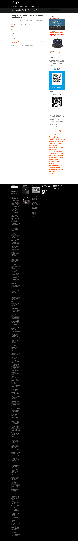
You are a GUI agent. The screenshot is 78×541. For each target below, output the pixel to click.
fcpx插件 (51, 141)
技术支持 (35, 20)
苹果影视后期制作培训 (52, 167)
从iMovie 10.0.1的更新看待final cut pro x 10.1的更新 (15, 506)
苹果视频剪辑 (53, 169)
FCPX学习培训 (54, 139)
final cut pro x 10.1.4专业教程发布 (15, 328)
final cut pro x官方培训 (53, 147)
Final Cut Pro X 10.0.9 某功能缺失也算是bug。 (15, 510)
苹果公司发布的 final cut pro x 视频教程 (15, 270)
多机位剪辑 (55, 157)
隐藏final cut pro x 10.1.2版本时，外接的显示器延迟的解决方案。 (15, 393)
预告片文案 (44, 193)
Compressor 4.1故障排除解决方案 (15, 456)
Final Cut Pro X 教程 (46, 186)
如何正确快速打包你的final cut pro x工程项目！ (15, 490)
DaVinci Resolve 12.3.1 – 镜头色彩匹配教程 (15, 239)
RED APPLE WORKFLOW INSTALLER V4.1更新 (15, 401)
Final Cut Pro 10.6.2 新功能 (56, 119)
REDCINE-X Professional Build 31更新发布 (15, 361)
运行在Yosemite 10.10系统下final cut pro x (15, 344)
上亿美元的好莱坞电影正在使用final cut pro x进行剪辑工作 (15, 482)
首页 (13, 6)
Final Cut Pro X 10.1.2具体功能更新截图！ (15, 389)
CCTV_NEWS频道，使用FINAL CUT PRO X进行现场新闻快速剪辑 (15, 445)
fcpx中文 (52, 137)
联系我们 (37, 6)
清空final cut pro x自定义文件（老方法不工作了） (15, 422)
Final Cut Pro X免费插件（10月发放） (15, 531)
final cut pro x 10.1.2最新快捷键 (15, 376)
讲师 (26, 6)
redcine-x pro (51, 155)
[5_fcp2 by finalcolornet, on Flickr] (13, 26)
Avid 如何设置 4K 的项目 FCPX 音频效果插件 (15, 311)
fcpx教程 (54, 141)
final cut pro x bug (59, 143)
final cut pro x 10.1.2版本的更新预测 (15, 405)
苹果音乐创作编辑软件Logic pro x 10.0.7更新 (15, 411)
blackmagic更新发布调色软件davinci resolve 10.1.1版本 (15, 470)
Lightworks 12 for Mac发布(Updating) (15, 350)
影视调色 (51, 159)
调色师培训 (55, 171)
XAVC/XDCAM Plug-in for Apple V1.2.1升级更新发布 (15, 459)
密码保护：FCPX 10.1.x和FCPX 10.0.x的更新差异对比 (15, 418)
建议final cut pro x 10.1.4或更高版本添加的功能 (15, 373)
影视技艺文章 (29, 20)
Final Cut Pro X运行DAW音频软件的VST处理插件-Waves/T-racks (15, 513)
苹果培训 (52, 163)
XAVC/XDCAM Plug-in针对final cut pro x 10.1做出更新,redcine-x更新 (15, 502)
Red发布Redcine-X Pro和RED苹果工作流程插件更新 (15, 466)
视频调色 (61, 169)
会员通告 (33, 6)
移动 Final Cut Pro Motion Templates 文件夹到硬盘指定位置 (57, 116)
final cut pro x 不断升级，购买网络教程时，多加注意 (15, 321)
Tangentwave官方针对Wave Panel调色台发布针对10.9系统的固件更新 (15, 498)
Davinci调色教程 (45, 189)
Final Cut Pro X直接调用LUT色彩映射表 (15, 535)
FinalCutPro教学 (51, 153)
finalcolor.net (60, 141)
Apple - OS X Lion (29, 19)
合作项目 (22, 6)
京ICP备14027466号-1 (60, 188)
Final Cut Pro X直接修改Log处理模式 (15, 386)
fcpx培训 (58, 137)
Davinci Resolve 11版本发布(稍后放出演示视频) (15, 430)
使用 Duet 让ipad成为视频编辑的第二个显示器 (15, 318)
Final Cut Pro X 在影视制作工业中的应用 (15, 274)
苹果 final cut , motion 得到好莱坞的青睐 (15, 295)
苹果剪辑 (58, 161)
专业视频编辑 (60, 155)
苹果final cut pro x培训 (52, 161)
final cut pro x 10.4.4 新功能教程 (15, 213)
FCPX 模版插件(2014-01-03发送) (15, 493)
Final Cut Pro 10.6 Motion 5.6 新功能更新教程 (57, 124)
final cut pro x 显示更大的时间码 (15, 280)
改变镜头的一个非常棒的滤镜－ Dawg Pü (15, 260)
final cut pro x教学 (52, 149)
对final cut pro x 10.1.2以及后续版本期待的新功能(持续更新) (15, 441)
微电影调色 (56, 159)
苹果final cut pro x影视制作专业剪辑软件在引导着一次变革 (15, 357)
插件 (29, 6)
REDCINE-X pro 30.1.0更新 (14, 408)
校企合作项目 (44, 190)
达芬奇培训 (52, 173)
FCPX (56, 135)
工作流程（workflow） (23, 20)
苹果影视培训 (58, 167)
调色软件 (59, 171)
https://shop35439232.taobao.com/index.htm (57, 53)
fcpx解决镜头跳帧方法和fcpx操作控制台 (15, 331)
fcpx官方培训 (62, 139)
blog (59, 130)
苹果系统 (38, 20)
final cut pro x (15, 20)
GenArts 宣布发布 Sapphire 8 (14, 314)
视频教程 (17, 6)
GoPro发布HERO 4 (15, 347)
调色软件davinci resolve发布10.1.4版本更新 (15, 433)
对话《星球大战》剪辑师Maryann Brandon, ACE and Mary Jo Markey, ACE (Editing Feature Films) (15, 336)
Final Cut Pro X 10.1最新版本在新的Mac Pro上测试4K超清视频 (15, 527)
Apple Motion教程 (45, 187)
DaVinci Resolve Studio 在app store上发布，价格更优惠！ (15, 246)
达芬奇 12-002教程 (14, 236)
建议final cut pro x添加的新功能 (15, 341)
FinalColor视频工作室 (22, 19)
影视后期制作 (60, 157)
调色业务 (51, 171)
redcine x (55, 155)
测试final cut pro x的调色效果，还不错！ (15, 478)
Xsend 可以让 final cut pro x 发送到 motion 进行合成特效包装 (15, 230)
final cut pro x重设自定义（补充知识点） (15, 462)
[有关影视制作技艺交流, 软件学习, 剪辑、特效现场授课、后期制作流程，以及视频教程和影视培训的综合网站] (17, 3)
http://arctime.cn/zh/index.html (56, 32)
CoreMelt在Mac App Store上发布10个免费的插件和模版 (15, 304)
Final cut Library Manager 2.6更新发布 (15, 325)
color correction (36, 19)
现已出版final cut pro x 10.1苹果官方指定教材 (15, 475)
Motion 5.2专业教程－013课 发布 (15, 250)
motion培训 (59, 153)
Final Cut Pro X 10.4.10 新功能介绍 (14, 209)
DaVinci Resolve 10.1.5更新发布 (14, 414)
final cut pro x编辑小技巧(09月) (15, 368)
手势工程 (32, 20)
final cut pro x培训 (53, 145)
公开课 (43, 192)
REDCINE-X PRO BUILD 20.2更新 (14, 520)
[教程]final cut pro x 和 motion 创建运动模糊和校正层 (15, 253)
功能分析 (19, 20)
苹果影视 (61, 165)
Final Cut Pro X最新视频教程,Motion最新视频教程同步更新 (15, 486)
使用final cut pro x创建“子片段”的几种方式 (15, 382)
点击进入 (23, 186)
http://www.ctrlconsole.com (17, 35)
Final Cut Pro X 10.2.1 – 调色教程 (14, 263)
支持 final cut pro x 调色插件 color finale (15, 298)
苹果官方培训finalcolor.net (54, 165)
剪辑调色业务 (51, 157)
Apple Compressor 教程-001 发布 (15, 267)
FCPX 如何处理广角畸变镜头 (56, 126)
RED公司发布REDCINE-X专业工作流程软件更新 (15, 437)
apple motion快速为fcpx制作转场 (15, 233)
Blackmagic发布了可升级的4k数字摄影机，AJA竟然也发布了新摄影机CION (15, 426)
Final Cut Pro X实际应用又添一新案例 (15, 397)
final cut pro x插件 (61, 147)
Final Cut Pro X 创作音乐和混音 (15, 291)
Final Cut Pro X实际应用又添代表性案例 (15, 524)
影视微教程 (44, 191)
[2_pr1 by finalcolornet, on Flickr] (13, 29)
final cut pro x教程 (56, 151)
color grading (41, 19)
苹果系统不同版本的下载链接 (56, 121)
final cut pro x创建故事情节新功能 (15, 449)
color (32, 19)
